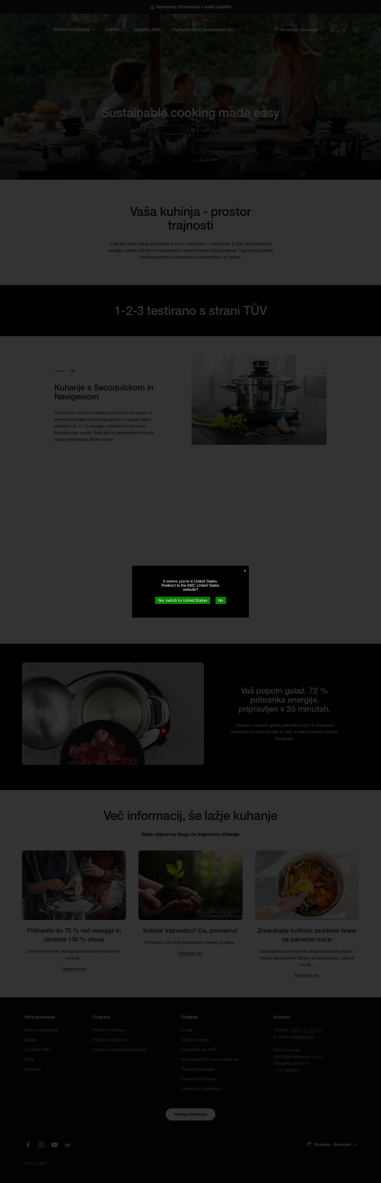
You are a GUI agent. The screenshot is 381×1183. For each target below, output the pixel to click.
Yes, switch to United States (182, 600)
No (220, 600)
